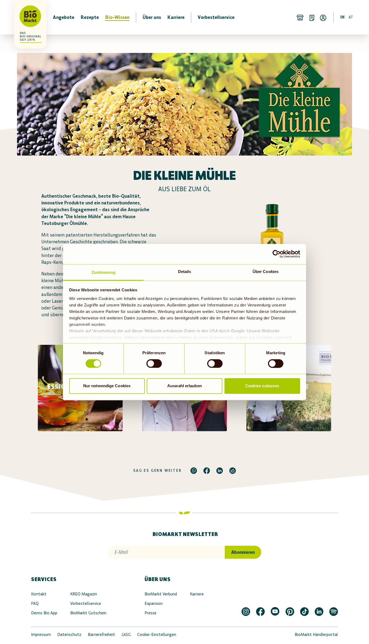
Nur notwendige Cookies (106, 386)
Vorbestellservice (85, 603)
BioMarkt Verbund (161, 593)
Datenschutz (69, 634)
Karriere (197, 593)
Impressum (41, 634)
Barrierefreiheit (101, 634)
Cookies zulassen (262, 386)
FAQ (35, 603)
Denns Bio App (44, 612)
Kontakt (38, 593)
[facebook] (206, 470)
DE (342, 17)
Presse (150, 612)
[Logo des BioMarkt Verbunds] (27, 17)
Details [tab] (184, 271)
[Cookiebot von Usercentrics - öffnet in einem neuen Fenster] (276, 254)
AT (351, 17)
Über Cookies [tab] (266, 271)
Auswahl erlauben (184, 386)
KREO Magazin (83, 593)
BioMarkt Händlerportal (316, 634)
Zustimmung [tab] (104, 272)
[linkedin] (219, 470)
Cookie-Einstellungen (156, 634)
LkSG (126, 634)
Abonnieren (243, 552)
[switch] (154, 363)
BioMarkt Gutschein (88, 612)
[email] (232, 470)
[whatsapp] (193, 470)
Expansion (154, 603)
